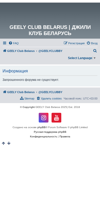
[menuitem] (13, 43)
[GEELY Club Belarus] (50, 13)
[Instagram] (43, 118)
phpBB (41, 127)
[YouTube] (56, 118)
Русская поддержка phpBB (50, 131)
